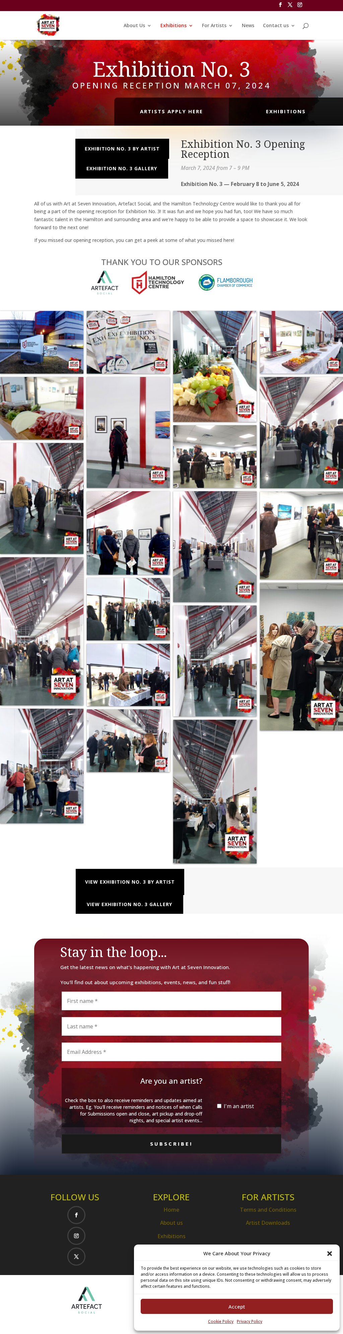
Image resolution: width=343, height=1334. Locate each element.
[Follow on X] (76, 1257)
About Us (134, 25)
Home (171, 1209)
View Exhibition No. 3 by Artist (130, 882)
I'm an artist (238, 1106)
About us (171, 1222)
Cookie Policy (220, 1321)
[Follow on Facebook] (76, 1215)
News (248, 25)
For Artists (214, 25)
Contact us (276, 25)
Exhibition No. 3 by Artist (122, 148)
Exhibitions (173, 25)
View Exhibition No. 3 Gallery (129, 904)
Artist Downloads (268, 1222)
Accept (236, 1306)
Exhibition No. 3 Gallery (121, 168)
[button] (329, 1253)
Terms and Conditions (268, 1209)
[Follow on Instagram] (76, 1236)
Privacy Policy (249, 1321)
